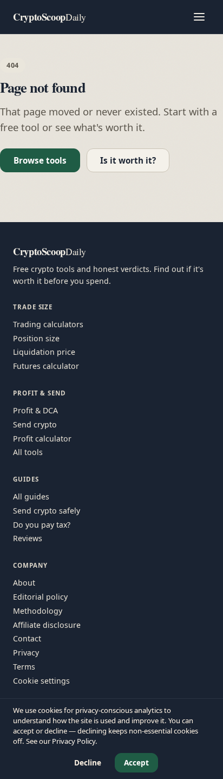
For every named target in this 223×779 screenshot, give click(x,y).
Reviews (27, 538)
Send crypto (35, 424)
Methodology (37, 611)
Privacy (26, 652)
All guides (31, 496)
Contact (27, 638)
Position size (36, 338)
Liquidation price (44, 352)
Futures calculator (46, 366)
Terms (24, 666)
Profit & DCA (35, 410)
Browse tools (40, 160)
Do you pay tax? (41, 525)
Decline (87, 762)
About (24, 582)
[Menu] (199, 16)
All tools (28, 452)
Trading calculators (48, 324)
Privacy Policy (73, 741)
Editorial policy (40, 597)
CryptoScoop (49, 16)
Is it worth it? (128, 160)
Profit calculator (42, 438)
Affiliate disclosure (47, 625)
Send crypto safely (46, 510)
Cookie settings (41, 681)
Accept (136, 762)
